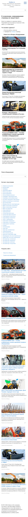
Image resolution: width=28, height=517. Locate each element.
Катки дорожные (7, 193)
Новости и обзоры (7, 253)
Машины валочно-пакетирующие (11, 204)
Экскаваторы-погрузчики (9, 243)
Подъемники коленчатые (9, 216)
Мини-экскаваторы (7, 208)
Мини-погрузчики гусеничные (10, 205)
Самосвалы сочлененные (9, 222)
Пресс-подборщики (8, 219)
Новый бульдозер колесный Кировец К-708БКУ (11, 93)
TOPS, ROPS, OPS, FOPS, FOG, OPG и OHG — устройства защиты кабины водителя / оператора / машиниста (13, 367)
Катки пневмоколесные (9, 195)
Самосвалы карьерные (8, 220)
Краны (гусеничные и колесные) (11, 201)
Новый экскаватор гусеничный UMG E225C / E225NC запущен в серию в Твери (12, 71)
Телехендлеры (6, 226)
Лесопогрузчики (7, 202)
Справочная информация (9, 255)
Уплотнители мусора (8, 233)
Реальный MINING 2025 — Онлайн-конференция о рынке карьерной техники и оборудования (13, 134)
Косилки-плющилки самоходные (11, 199)
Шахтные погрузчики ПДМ (9, 234)
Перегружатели (6, 211)
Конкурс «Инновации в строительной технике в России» (13, 113)
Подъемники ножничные (9, 217)
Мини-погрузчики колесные (10, 207)
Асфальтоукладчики (8, 186)
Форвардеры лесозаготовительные (12, 236)
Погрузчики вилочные (8, 213)
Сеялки (4, 225)
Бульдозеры (6, 187)
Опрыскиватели (7, 210)
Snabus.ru (12, 2)
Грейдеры (5, 189)
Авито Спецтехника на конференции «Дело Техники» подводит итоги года (12, 157)
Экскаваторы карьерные (9, 240)
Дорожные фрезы (7, 190)
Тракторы (5, 228)
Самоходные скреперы (8, 223)
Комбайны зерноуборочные (10, 196)
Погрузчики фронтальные (9, 214)
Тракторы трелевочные (9, 229)
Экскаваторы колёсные (9, 242)
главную (13, 31)
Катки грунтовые (7, 192)
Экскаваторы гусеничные (9, 239)
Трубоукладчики (7, 231)
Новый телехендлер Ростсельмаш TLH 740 (13, 49)
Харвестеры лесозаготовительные (11, 237)
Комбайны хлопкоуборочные (10, 198)
